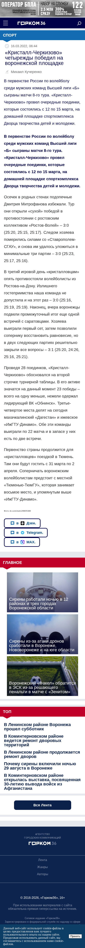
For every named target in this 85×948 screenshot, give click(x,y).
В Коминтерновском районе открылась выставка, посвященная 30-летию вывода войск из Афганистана (42, 782)
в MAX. (25, 542)
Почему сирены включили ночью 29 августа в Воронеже (40, 766)
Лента (42, 860)
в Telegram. (29, 533)
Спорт (10, 35)
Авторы (42, 874)
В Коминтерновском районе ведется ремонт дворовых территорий (33, 740)
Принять (75, 936)
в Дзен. (26, 523)
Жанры (42, 867)
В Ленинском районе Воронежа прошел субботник (37, 727)
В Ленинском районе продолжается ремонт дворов (42, 754)
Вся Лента (42, 805)
